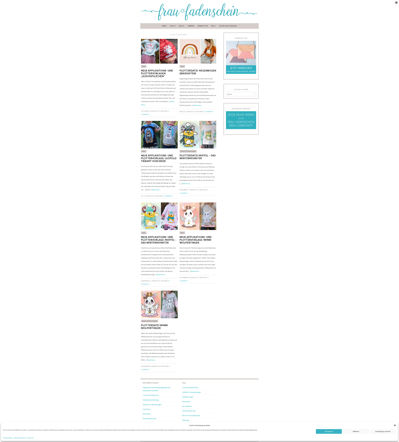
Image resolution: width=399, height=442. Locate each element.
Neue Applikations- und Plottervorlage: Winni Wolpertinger (196, 240)
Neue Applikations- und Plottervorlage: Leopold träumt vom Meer (159, 158)
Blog (181, 26)
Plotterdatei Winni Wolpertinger (154, 326)
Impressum (30, 437)
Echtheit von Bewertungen (152, 404)
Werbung (185, 420)
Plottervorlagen (191, 151)
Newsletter (203, 26)
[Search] (254, 94)
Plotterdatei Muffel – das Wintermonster (198, 157)
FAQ (212, 26)
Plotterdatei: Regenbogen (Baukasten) (198, 72)
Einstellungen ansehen (383, 431)
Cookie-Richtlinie (8, 437)
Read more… (197, 105)
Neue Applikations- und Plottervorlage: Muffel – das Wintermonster (159, 240)
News (164, 26)
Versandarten (187, 406)
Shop (172, 26)
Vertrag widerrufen (149, 418)
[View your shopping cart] (396, 2)
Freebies (191, 26)
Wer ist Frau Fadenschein (191, 415)
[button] (395, 425)
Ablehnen (356, 431)
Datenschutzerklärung (20, 437)
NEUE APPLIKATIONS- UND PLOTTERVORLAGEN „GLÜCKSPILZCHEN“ (157, 73)
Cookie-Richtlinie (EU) (228, 26)
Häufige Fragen (187, 397)
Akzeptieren (329, 431)
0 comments (208, 111)
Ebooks (183, 151)
